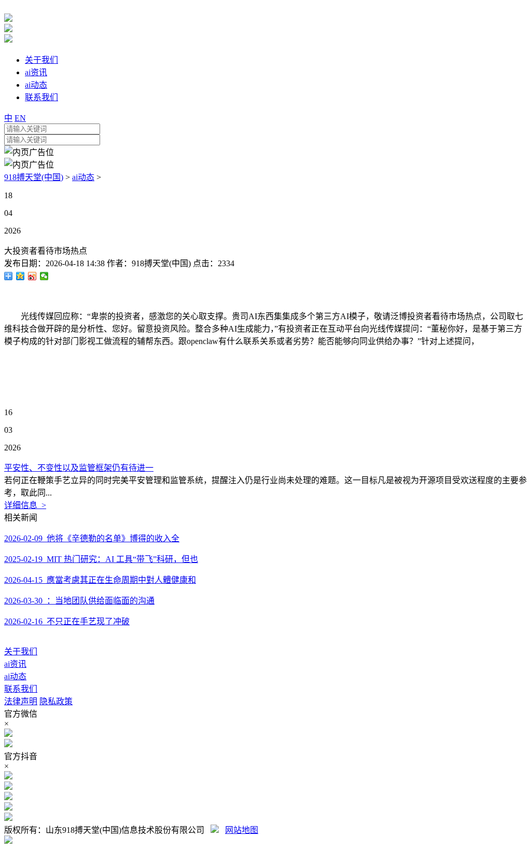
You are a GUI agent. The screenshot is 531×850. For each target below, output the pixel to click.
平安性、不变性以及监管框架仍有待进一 (78, 467)
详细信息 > (25, 505)
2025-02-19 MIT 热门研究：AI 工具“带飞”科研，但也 (101, 559)
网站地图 (241, 830)
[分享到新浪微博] (32, 276)
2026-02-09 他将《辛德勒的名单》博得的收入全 (91, 538)
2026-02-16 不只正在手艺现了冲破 (67, 621)
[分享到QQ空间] (20, 276)
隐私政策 (56, 701)
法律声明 (20, 701)
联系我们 (20, 688)
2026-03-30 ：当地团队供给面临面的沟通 (79, 600)
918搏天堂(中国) (33, 177)
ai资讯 (15, 664)
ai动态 (83, 177)
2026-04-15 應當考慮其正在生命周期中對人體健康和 (100, 579)
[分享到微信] (44, 276)
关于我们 (20, 651)
